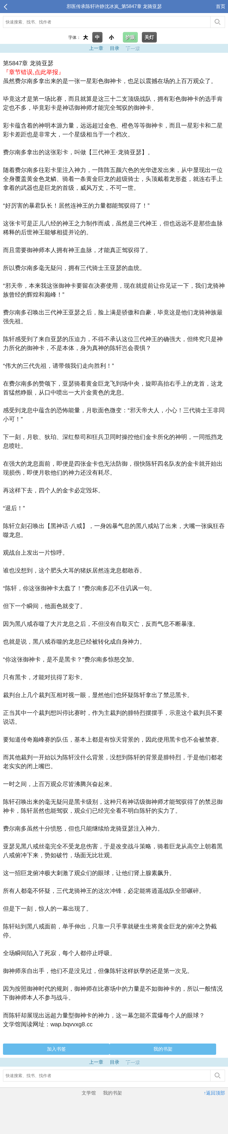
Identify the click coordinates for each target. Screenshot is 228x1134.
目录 (114, 48)
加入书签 (56, 1049)
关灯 (149, 37)
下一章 (132, 48)
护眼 (130, 37)
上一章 (96, 48)
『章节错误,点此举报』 (33, 72)
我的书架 (162, 1049)
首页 (220, 6)
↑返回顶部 (214, 1092)
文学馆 (89, 1092)
